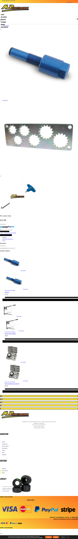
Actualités (3, 19)
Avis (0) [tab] (3, 240)
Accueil (2, 15)
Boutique (3, 25)
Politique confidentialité (60, 517)
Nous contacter (4, 27)
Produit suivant (5, 100)
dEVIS (1, 405)
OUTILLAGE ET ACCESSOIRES (10, 232)
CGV (71, 519)
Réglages (63, 537)
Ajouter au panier (4, 231)
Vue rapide (24, 270)
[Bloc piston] (39, 98)
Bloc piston (7, 292)
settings (40, 537)
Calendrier (3, 22)
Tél (0, 408)
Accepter (48, 537)
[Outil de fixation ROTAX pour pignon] (39, 173)
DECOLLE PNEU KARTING (10, 333)
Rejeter (55, 537)
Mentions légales (53, 517)
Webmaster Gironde (75, 517)
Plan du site (67, 517)
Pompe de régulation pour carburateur (12, 383)
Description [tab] (4, 237)
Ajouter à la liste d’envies (6, 235)
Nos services (4, 17)
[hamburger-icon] (77, 13)
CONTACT (1, 402)
